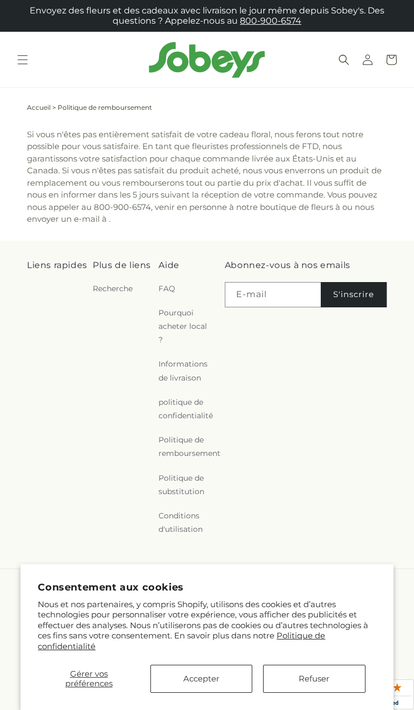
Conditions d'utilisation (180, 522)
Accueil (39, 107)
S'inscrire (353, 294)
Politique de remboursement (189, 446)
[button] (22, 60)
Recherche (113, 288)
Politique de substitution (181, 484)
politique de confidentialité (185, 408)
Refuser (314, 678)
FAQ (166, 288)
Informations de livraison (183, 370)
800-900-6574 (270, 21)
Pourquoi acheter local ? (182, 326)
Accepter (201, 678)
